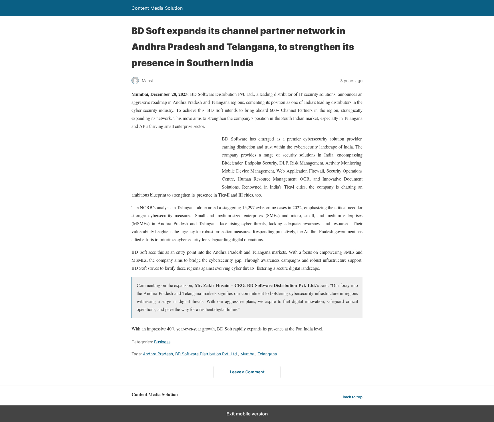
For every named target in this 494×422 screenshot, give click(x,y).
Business (162, 341)
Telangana (267, 353)
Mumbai (247, 353)
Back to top (352, 397)
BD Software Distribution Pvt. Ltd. (206, 353)
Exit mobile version (247, 414)
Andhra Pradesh (158, 353)
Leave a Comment (247, 371)
